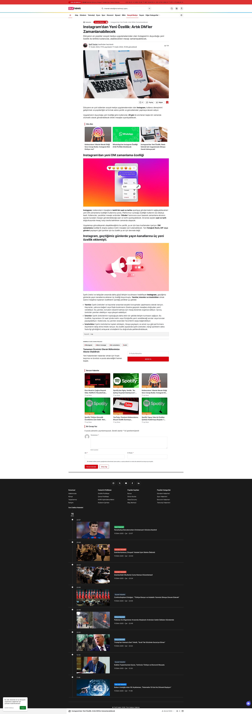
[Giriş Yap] (182, 8)
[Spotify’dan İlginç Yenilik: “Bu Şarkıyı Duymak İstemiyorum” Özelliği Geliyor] (126, 384)
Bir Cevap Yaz (91, 426)
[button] (177, 8)
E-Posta (130, 453)
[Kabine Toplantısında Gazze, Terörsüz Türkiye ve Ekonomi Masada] (126, 663)
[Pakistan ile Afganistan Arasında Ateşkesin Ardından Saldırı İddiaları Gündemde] (126, 618)
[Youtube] (126, 483)
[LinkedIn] (138, 483)
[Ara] (172, 8)
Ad (86, 453)
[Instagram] (113, 483)
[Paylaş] (182, 711)
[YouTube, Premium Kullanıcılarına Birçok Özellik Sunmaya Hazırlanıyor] (126, 410)
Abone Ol (148, 359)
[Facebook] (132, 483)
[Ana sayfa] (70, 15)
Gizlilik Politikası (9, 707)
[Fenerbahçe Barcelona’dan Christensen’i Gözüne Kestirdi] (126, 525)
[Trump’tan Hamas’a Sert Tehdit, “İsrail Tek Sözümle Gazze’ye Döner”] (126, 641)
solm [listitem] (125, 345)
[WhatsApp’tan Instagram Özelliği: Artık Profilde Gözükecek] (126, 138)
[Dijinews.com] (75, 8)
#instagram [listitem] (88, 345)
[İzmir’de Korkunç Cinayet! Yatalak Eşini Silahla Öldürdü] (126, 551)
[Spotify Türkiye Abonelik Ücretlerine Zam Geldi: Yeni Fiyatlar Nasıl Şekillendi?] (97, 410)
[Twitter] (119, 483)
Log (92, 334)
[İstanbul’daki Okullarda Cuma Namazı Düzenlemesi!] (126, 573)
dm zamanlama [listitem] (115, 345)
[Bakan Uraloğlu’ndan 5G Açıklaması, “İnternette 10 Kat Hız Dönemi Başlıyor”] (126, 686)
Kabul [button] (22, 708)
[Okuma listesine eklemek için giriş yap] (167, 102)
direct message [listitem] (101, 345)
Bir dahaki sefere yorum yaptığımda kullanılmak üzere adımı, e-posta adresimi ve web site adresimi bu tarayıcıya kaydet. (120, 461)
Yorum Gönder (91, 467)
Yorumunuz (95, 435)
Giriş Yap (104, 467)
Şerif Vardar (93, 44)
